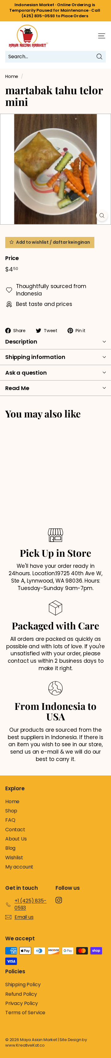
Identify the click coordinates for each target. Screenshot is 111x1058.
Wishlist (14, 857)
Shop (11, 810)
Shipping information (35, 357)
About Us (16, 838)
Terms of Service (25, 1012)
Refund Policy (21, 994)
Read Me (17, 388)
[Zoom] (102, 215)
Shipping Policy (22, 984)
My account (19, 866)
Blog (10, 848)
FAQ (10, 820)
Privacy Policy (21, 1003)
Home (11, 76)
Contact (15, 829)
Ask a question (26, 372)
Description (21, 341)
